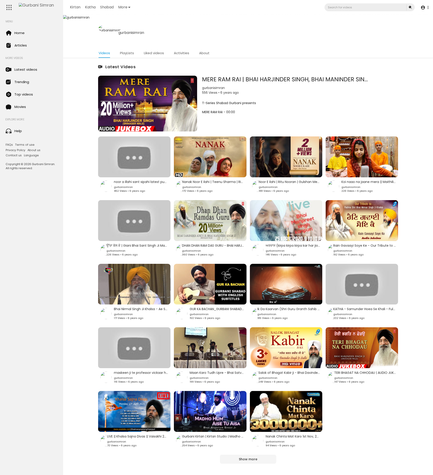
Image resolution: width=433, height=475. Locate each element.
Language (31, 155)
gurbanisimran (131, 32)
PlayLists (127, 53)
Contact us (14, 155)
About (204, 53)
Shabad (107, 7)
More (122, 7)
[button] (424, 7)
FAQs (9, 145)
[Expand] (9, 7)
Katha (90, 7)
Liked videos (154, 53)
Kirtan (75, 7)
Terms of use (25, 145)
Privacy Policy (15, 150)
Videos (104, 53)
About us (34, 150)
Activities (181, 53)
